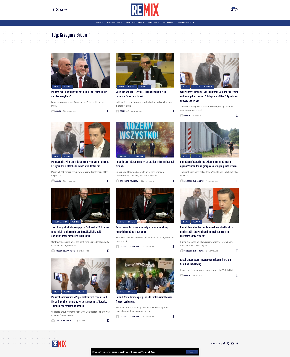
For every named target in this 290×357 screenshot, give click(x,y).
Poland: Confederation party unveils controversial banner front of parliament (144, 299)
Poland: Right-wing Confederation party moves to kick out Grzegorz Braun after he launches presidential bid (80, 164)
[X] (57, 9)
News (56, 86)
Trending (144, 86)
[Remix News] (145, 9)
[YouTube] (61, 9)
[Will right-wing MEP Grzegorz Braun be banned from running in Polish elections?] (145, 70)
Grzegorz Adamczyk (129, 181)
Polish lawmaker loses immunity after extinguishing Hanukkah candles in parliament (142, 229)
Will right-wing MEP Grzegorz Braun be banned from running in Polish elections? (141, 94)
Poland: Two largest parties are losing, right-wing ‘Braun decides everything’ (79, 94)
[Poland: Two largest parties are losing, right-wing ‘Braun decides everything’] (80, 70)
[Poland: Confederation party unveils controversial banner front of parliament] (145, 275)
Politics (208, 86)
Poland (67, 86)
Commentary (125, 156)
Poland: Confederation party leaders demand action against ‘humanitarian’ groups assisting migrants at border (209, 164)
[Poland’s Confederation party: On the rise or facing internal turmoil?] (145, 139)
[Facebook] (53, 9)
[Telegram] (66, 9)
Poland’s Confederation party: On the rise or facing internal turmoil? (145, 164)
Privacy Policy (130, 352)
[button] (192, 352)
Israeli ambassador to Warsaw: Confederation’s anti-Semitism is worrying (206, 262)
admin (58, 111)
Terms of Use (147, 352)
